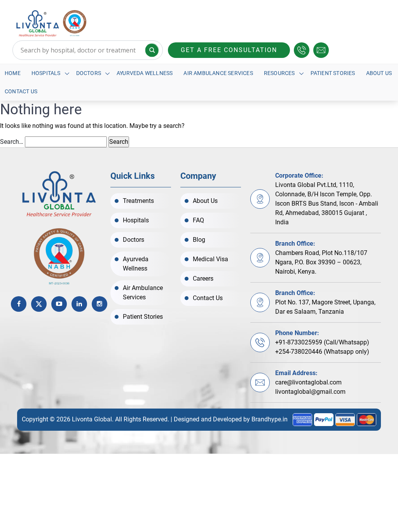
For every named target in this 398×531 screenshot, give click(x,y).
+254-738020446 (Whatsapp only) (322, 351)
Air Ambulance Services (218, 73)
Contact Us (21, 91)
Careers (203, 278)
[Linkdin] (79, 304)
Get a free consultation (229, 50)
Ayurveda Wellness (145, 73)
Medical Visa (210, 259)
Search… (11, 141)
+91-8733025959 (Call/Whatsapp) (322, 342)
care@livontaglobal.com (308, 382)
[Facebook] (18, 304)
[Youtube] (59, 304)
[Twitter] (39, 304)
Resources (279, 73)
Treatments (138, 200)
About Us (379, 73)
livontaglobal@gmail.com (310, 391)
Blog (199, 239)
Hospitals (46, 73)
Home (13, 73)
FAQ (198, 220)
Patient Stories (333, 73)
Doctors (88, 73)
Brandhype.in (269, 419)
